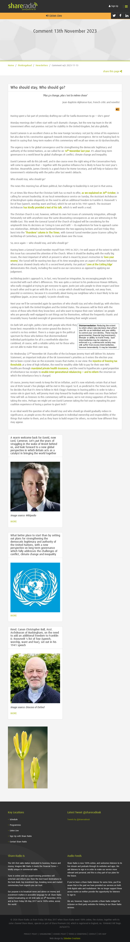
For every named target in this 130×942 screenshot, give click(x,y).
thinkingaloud (25, 65)
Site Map (102, 934)
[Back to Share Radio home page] (23, 6)
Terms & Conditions (77, 934)
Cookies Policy (59, 934)
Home (11, 65)
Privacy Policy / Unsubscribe (37, 934)
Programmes (15, 825)
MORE (13, 521)
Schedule (14, 820)
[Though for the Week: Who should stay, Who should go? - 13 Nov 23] (118, 109)
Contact (92, 934)
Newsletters (42, 65)
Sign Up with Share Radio (21, 836)
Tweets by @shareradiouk (78, 820)
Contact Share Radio (18, 842)
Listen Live (55, 15)
